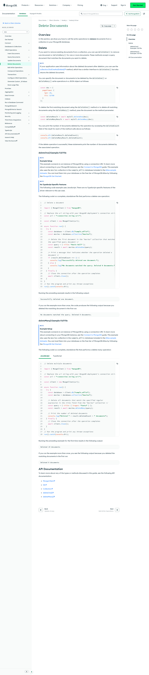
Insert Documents (14, 53)
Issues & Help (9, 137)
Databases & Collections (13, 46)
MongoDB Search (11, 106)
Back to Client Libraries (12, 23)
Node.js (64, 20)
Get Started (138, 5)
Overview (8, 36)
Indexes (7, 99)
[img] (128, 29)
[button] (104, 5)
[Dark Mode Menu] (144, 13)
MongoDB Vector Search (13, 109)
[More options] (114, 26)
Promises (8, 88)
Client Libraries (54, 20)
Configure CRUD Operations (17, 78)
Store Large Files (13, 85)
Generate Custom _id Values (17, 81)
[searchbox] (101, 14)
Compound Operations (15, 71)
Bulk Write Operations (15, 67)
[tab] (45, 356)
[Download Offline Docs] (26, 671)
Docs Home (42, 20)
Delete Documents (14, 64)
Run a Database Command (14, 102)
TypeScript (8, 130)
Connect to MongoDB (93, 167)
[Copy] (117, 87)
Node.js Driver (74, 20)
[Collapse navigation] (31, 671)
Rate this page (131, 25)
